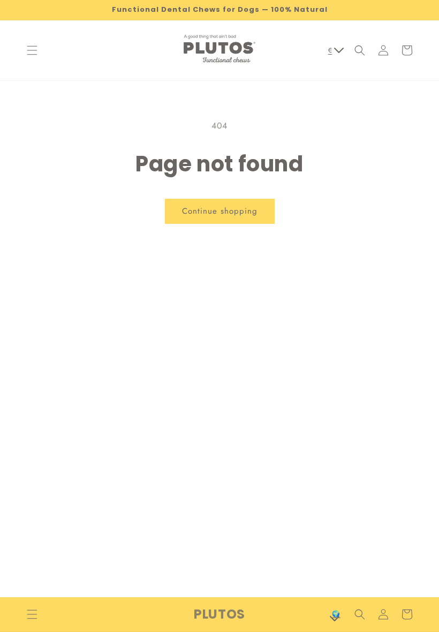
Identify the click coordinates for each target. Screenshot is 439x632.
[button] (32, 50)
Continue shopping (220, 211)
